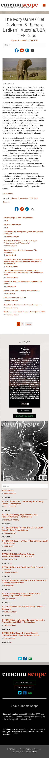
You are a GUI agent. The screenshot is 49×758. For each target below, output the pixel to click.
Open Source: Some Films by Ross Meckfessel (22, 291)
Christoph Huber (12, 277)
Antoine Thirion (12, 266)
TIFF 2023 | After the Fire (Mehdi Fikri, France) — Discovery (23, 568)
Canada (6, 202)
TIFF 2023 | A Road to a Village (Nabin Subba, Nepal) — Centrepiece (24, 542)
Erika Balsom (11, 286)
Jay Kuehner (8, 194)
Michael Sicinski (10, 533)
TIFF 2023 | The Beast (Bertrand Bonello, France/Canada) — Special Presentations (20, 634)
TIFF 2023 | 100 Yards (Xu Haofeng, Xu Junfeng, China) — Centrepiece (23, 502)
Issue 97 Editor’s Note (12, 225)
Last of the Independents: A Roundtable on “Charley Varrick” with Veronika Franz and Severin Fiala (23, 272)
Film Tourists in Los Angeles (15, 298)
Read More (7, 497)
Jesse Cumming (12, 308)
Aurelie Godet (9, 599)
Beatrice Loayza (12, 237)
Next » (28, 324)
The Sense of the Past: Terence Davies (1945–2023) (24, 312)
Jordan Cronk (11, 255)
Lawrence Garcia (12, 315)
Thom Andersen (12, 301)
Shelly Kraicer (10, 506)
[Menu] (44, 5)
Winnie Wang (8, 546)
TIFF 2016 (34, 40)
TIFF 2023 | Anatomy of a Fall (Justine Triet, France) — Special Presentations (21, 594)
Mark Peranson (10, 493)
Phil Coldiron (10, 294)
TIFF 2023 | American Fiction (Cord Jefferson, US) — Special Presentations (24, 581)
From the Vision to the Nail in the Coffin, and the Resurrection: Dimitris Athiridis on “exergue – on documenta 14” (23, 261)
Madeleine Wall (10, 625)
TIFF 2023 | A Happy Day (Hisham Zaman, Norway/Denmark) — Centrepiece (20, 515)
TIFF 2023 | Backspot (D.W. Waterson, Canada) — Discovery (23, 607)
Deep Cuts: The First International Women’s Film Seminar (23, 282)
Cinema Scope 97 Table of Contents (18, 218)
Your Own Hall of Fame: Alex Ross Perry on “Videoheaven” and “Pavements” (20, 242)
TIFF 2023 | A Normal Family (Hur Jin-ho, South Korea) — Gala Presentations (22, 528)
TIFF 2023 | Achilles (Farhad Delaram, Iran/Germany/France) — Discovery (18, 555)
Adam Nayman (11, 246)
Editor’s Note (8, 490)
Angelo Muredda (10, 559)
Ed (7, 221)
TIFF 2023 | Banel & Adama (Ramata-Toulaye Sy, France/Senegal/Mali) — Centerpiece (23, 621)
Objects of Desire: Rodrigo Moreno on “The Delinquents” (20, 251)
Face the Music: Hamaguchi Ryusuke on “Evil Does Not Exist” (23, 233)
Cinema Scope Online (20, 40)
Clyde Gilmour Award (14, 732)
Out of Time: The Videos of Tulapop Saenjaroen (22, 305)
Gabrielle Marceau (11, 520)
